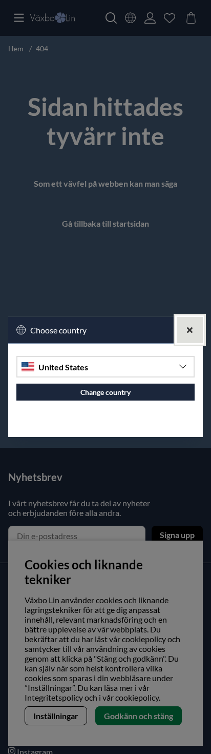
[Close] (190, 330)
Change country (105, 392)
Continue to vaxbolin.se (106, 425)
